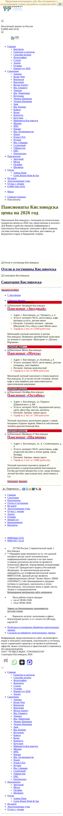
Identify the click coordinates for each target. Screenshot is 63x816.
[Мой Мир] (33, 489)
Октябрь (17, 164)
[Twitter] (27, 489)
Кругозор (18, 118)
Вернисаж (18, 79)
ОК (60, 4)
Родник (17, 139)
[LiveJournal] (36, 489)
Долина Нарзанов (22, 101)
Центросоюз (19, 153)
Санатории (13, 71)
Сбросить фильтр (16, 300)
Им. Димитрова (21, 93)
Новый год (13, 519)
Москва (17, 123)
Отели (10, 170)
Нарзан (17, 129)
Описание (12, 481)
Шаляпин (18, 167)
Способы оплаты (22, 54)
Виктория (18, 82)
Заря (15, 104)
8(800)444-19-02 (15, 538)
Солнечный (19, 145)
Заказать (23, 481)
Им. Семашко (20, 142)
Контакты (18, 49)
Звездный (18, 159)
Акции (17, 63)
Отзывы (17, 65)
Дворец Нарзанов (22, 98)
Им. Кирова (19, 107)
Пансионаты (13, 156)
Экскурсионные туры (18, 181)
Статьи (17, 60)
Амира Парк (19, 172)
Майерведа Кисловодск (25, 120)
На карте (12, 178)
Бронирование (14, 522)
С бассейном (14, 295)
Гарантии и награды (24, 52)
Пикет (16, 134)
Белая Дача (19, 76)
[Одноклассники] (30, 489)
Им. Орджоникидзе (23, 131)
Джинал (17, 90)
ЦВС (16, 150)
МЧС (16, 126)
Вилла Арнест (20, 85)
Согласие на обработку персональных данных (31, 632)
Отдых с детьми (15, 183)
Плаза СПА (19, 137)
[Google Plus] (39, 489)
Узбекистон (19, 148)
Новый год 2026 (21, 68)
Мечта (16, 161)
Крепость (18, 115)
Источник (18, 96)
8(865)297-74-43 (15, 540)
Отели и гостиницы (17, 503)
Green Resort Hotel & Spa (26, 175)
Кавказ (17, 109)
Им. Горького (20, 87)
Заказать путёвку (10, 290)
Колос (16, 112)
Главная (11, 46)
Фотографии (20, 57)
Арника (17, 74)
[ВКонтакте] (23, 489)
